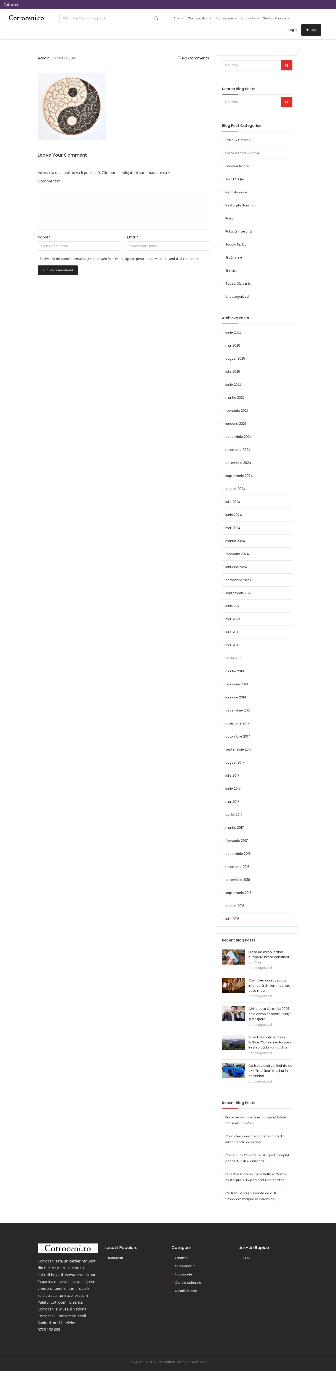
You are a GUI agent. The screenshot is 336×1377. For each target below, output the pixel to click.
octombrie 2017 (237, 736)
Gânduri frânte (237, 166)
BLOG (246, 1258)
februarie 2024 (237, 554)
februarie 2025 (236, 410)
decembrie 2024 (238, 436)
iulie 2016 (232, 919)
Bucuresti (115, 1258)
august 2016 (234, 906)
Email (132, 237)
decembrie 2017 (238, 710)
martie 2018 (234, 671)
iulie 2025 (232, 371)
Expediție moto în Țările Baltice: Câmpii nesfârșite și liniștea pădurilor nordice (270, 1042)
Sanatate (248, 18)
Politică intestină (238, 231)
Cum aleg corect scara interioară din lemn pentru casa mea (269, 985)
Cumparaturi (198, 18)
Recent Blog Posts (238, 1102)
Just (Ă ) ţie (234, 179)
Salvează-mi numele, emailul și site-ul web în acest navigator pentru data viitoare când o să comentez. (120, 259)
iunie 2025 (233, 384)
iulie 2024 (232, 502)
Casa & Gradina (238, 140)
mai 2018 (232, 645)
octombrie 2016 (237, 879)
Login (292, 29)
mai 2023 (232, 619)
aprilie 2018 (234, 658)
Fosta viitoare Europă (242, 153)
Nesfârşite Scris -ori (240, 205)
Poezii (229, 218)
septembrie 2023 (238, 593)
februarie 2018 (236, 684)
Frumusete (225, 18)
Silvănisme (233, 257)
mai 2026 (232, 345)
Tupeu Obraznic (238, 283)
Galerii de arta (186, 1291)
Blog (313, 30)
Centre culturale (188, 1282)
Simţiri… (231, 270)
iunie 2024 (233, 515)
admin (44, 58)
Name (44, 237)
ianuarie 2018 (235, 697)
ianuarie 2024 (236, 567)
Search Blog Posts (238, 88)
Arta (177, 18)
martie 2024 (235, 541)
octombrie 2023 (238, 580)
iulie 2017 (232, 775)
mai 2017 (232, 801)
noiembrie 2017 (237, 723)
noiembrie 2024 (238, 449)
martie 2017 (234, 827)
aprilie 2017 (234, 814)
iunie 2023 (233, 606)
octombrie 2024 (238, 462)
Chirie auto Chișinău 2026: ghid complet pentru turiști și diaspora (269, 1013)
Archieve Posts (235, 318)
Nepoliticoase (236, 192)
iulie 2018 (232, 632)
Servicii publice (275, 18)
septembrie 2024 (239, 475)
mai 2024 (232, 528)
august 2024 (235, 489)
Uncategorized (237, 296)
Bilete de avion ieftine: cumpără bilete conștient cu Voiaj (268, 957)
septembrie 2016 (238, 892)
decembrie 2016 (238, 853)
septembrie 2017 (238, 749)
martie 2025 (235, 397)
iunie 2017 (233, 788)
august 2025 (235, 358)
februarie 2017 (236, 840)
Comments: (49, 181)
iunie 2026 (233, 332)
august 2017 (234, 762)
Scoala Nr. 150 (236, 244)
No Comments (195, 58)
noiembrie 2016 (237, 866)
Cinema (181, 1258)
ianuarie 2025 (236, 423)
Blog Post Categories (241, 125)
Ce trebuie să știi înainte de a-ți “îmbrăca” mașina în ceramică (270, 1070)
